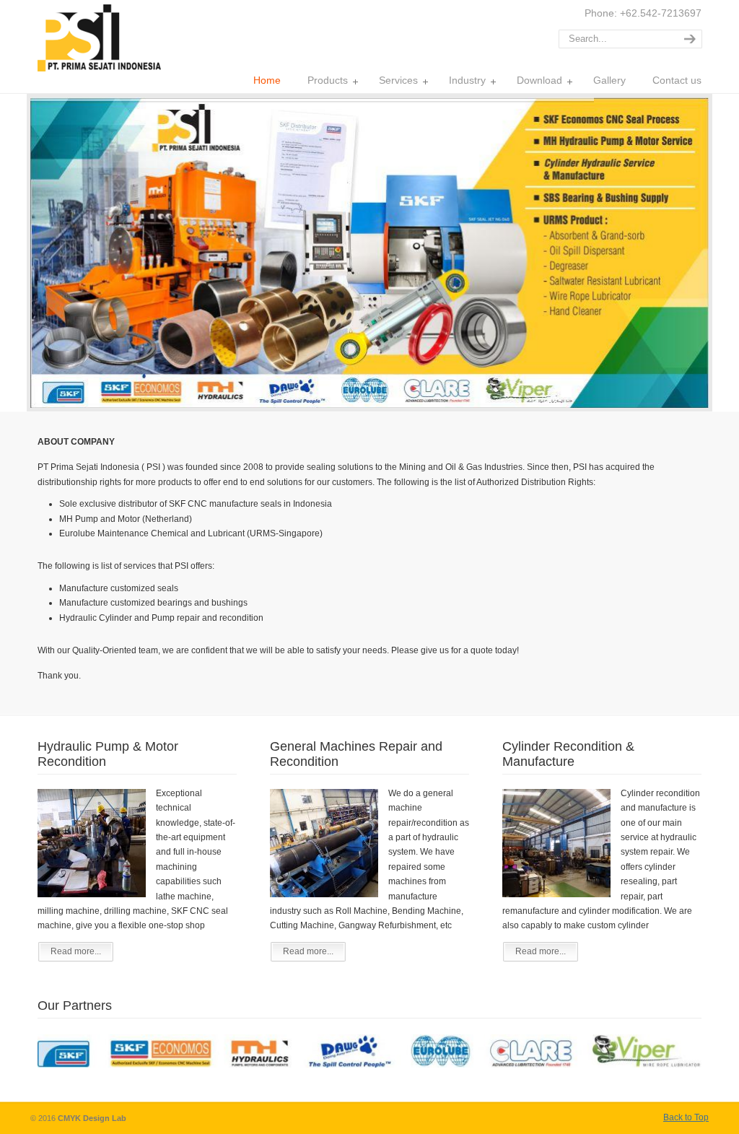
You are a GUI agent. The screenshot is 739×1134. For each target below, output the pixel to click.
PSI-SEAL (99, 37)
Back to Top (686, 1117)
